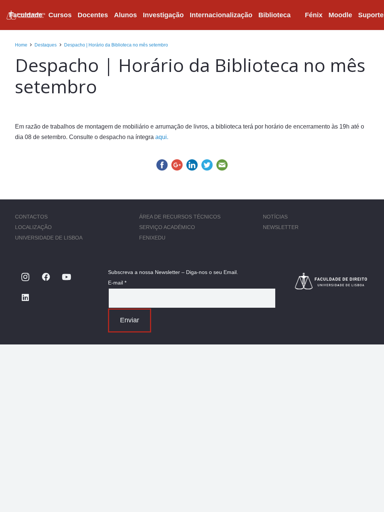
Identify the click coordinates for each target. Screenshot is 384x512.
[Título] (331, 281)
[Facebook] (46, 277)
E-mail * (117, 283)
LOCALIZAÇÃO (33, 227)
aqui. (161, 137)
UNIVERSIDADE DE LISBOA (48, 238)
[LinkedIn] (25, 297)
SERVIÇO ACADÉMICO (167, 227)
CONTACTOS (31, 217)
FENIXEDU (152, 238)
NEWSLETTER (280, 227)
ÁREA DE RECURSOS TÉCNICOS (179, 217)
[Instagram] (25, 277)
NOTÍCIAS (275, 217)
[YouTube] (66, 277)
